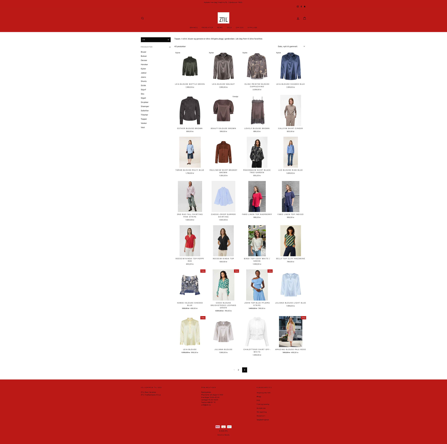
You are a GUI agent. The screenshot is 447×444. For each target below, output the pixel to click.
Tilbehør (144, 115)
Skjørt (143, 98)
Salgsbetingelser (263, 420)
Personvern (261, 416)
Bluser (143, 52)
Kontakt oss (261, 408)
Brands (194, 27)
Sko (142, 94)
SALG (229, 27)
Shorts (143, 81)
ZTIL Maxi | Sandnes (148, 392)
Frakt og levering (263, 404)
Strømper (145, 106)
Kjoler (143, 69)
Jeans (143, 77)
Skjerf (143, 90)
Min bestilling (262, 412)
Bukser (144, 56)
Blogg (259, 396)
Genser (144, 60)
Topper (144, 119)
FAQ (258, 400)
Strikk (143, 85)
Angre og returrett (263, 393)
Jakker (143, 73)
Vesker (144, 123)
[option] (223, 2)
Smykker (144, 102)
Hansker (144, 64)
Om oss (240, 27)
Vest (143, 127)
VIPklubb (252, 27)
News (220, 27)
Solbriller (145, 110)
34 (144, 40)
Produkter (207, 27)
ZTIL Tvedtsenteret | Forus (151, 395)
